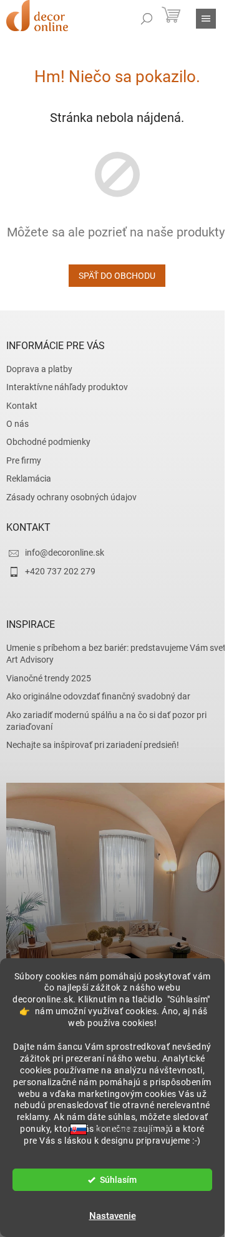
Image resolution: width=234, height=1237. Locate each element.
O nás (17, 424)
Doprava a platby (39, 369)
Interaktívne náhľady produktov (67, 387)
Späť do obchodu (117, 276)
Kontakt (21, 406)
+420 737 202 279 (60, 571)
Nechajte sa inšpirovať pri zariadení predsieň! (92, 745)
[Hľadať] (146, 18)
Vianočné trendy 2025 (48, 678)
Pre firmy (23, 460)
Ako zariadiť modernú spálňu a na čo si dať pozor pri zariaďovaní (106, 721)
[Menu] (205, 18)
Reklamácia (28, 478)
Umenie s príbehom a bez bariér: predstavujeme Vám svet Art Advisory (116, 654)
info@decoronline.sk (64, 553)
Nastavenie (112, 1215)
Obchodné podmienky (48, 442)
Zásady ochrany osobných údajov (71, 497)
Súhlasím (118, 1180)
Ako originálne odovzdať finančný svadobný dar (98, 696)
